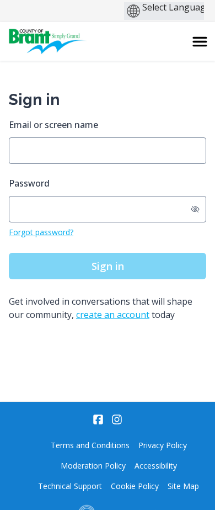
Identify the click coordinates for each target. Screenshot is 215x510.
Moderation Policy (93, 465)
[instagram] (117, 419)
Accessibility (156, 465)
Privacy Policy (162, 445)
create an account (112, 315)
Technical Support (70, 486)
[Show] (195, 209)
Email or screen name (53, 125)
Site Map (183, 486)
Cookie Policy (135, 486)
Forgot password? (41, 232)
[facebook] (98, 419)
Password (29, 183)
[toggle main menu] (199, 41)
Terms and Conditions (90, 445)
